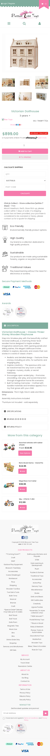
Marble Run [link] (37, 639)
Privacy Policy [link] (25, 693)
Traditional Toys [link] (37, 576)
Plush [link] (37, 569)
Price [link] (13, 582)
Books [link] (37, 593)
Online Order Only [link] (13, 640)
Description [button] (12, 325)
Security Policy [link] (25, 700)
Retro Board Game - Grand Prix (31, 463)
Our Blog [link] (25, 678)
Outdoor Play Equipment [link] (13, 564)
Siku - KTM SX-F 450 (26, 499)
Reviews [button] (10, 419)
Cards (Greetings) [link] (13, 575)
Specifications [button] (13, 411)
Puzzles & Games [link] (37, 572)
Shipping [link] (13, 585)
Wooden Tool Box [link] (13, 589)
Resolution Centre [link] (25, 666)
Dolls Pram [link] (13, 622)
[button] (25, 157)
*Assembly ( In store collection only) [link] (37, 611)
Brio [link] (13, 633)
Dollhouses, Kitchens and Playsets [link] (37, 555)
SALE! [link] (13, 561)
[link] (23, 537)
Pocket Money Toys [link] (37, 620)
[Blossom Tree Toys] (25, 14)
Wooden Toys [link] (37, 643)
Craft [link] (13, 557)
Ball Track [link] (13, 619)
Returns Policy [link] (25, 696)
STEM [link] (37, 560)
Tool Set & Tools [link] (13, 592)
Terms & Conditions (31, 718)
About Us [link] (25, 674)
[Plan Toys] (12, 119)
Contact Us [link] (25, 681)
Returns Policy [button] (14, 426)
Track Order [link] (25, 663)
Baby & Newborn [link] (37, 627)
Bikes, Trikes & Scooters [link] (37, 646)
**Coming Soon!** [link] (13, 554)
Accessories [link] (13, 571)
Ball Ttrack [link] (13, 615)
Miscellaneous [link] (37, 590)
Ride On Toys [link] (37, 650)
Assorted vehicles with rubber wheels (30, 444)
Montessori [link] (13, 578)
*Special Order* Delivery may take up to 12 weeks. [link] (13, 611)
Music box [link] (13, 629)
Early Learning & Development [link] (37, 564)
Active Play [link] (37, 583)
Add (23, 471)
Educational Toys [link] (37, 636)
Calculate (25, 193)
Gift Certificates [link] (37, 600)
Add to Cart (26, 151)
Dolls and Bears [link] (37, 597)
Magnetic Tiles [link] (13, 626)
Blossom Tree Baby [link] (13, 568)
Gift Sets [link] (13, 650)
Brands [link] (13, 603)
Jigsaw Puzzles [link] (37, 607)
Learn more (42, 138)
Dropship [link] (13, 643)
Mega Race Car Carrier (27, 481)
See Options (25, 453)
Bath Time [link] (13, 596)
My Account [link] (25, 659)
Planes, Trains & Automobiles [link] (37, 631)
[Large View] (8, 82)
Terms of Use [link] (25, 689)
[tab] (25, 326)
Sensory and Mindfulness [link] (13, 646)
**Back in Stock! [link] (37, 623)
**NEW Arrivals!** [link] (37, 616)
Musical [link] (13, 599)
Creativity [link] (37, 604)
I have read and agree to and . (26, 719)
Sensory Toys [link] (37, 586)
